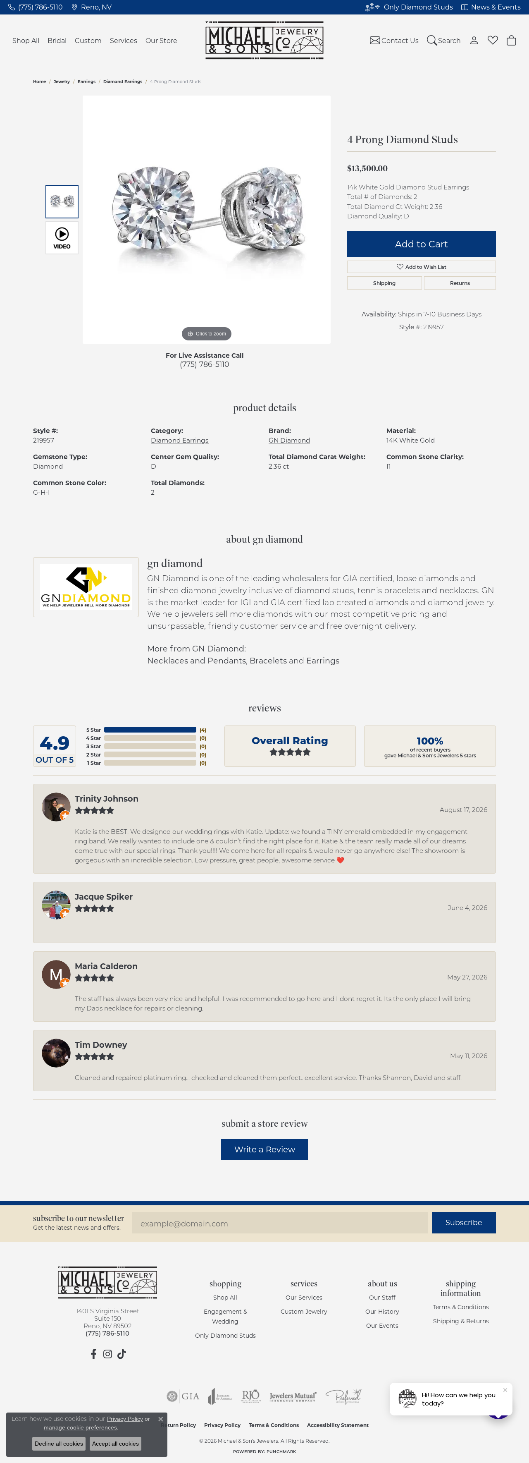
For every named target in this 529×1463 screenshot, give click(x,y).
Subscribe (464, 1222)
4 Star (93, 738)
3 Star (93, 746)
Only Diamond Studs (225, 1335)
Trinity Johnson (106, 798)
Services (123, 40)
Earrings (86, 81)
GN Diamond (289, 440)
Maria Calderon (106, 965)
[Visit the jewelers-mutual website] (293, 1396)
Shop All (25, 40)
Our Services (304, 1297)
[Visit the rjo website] (251, 1396)
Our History (382, 1311)
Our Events (382, 1325)
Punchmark (281, 1451)
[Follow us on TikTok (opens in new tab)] (121, 1354)
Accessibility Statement (338, 1425)
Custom (88, 40)
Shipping (384, 283)
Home (39, 81)
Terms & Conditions (461, 1307)
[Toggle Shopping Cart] (511, 40)
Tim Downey (101, 1044)
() (203, 729)
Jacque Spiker (104, 896)
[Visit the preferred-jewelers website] (343, 1396)
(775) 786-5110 (204, 364)
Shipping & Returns (461, 1321)
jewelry (62, 81)
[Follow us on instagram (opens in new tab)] (107, 1354)
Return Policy (178, 1425)
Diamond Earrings (122, 81)
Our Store (161, 40)
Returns (460, 283)
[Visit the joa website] (220, 1396)
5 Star (93, 729)
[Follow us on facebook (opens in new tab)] (93, 1354)
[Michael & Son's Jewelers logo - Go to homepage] (265, 40)
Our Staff (382, 1297)
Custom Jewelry (304, 1311)
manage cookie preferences (80, 1427)
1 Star (94, 762)
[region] (207, 220)
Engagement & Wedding (225, 1316)
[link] (35, 7)
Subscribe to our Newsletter (78, 1218)
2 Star (93, 754)
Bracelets (268, 660)
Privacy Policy (222, 1425)
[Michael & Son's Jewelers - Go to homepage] (107, 1283)
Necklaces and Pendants (196, 660)
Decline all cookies (59, 1443)
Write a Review (264, 1149)
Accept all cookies (115, 1443)
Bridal (57, 40)
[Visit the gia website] (183, 1396)
